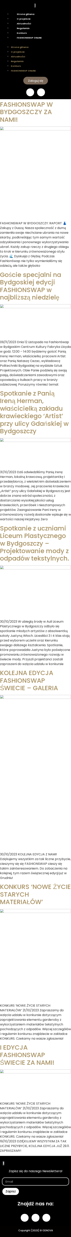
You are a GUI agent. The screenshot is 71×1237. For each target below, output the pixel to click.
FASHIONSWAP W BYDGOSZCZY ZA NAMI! (26, 112)
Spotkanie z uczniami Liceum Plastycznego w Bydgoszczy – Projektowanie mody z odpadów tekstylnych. (34, 543)
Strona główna (25, 14)
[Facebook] (30, 92)
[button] (35, 42)
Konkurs (22, 33)
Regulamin (23, 28)
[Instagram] (41, 92)
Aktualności (24, 23)
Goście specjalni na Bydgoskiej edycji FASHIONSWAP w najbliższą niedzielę (30, 286)
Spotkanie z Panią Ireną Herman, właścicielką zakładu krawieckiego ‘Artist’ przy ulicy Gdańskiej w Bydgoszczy (34, 412)
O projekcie (24, 18)
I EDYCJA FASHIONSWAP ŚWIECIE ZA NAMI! (27, 1055)
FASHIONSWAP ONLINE (29, 37)
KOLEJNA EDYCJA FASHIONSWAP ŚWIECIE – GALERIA (29, 680)
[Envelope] (46, 1218)
